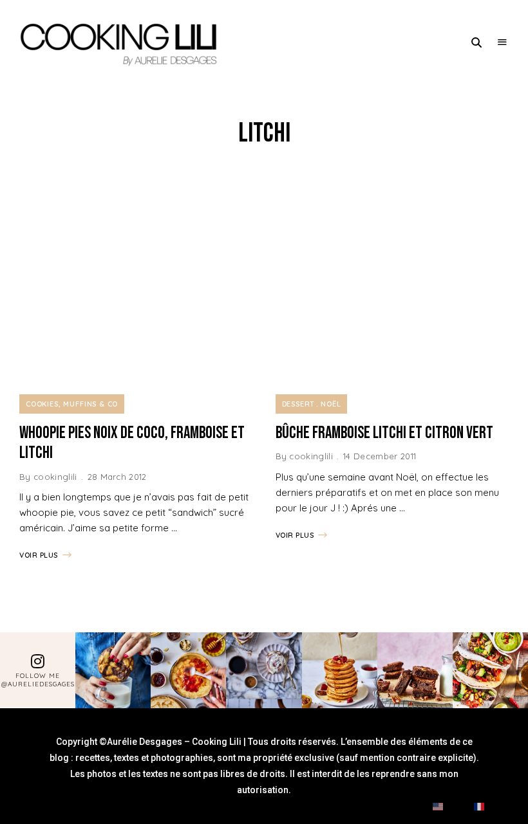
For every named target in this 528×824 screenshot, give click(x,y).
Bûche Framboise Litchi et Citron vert (384, 433)
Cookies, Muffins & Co (72, 403)
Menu (502, 42)
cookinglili (55, 477)
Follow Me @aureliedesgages (38, 680)
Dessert (299, 403)
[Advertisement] (264, 272)
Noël (331, 403)
